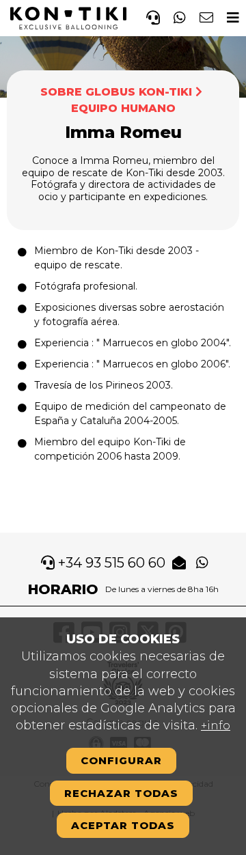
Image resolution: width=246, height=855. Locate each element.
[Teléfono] (153, 15)
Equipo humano (123, 108)
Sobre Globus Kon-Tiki (116, 91)
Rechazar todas (121, 793)
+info (215, 725)
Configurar (121, 760)
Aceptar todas (123, 825)
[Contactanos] (206, 15)
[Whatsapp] (180, 15)
